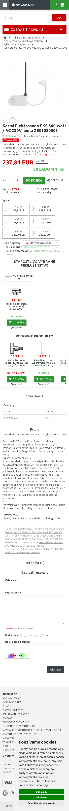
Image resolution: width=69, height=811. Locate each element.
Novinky (7, 772)
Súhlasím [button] (41, 791)
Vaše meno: (11, 580)
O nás (6, 706)
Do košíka (18, 322)
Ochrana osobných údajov (19, 726)
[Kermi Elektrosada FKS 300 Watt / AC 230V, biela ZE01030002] (34, 83)
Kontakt (7, 718)
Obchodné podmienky (15, 722)
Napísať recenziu (49, 136)
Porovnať (57, 180)
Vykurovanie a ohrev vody (26, 37)
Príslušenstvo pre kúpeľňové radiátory (23, 41)
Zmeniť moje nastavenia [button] (41, 803)
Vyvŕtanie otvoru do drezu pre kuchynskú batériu (32, 730)
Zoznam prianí (11, 768)
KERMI (15, 189)
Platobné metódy (13, 710)
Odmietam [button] (41, 797)
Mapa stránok (11, 738)
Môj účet (8, 760)
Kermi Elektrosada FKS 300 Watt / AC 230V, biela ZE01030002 (35, 47)
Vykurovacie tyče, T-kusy (16, 44)
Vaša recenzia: (13, 592)
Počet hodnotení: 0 (28, 136)
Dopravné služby (13, 702)
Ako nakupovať (12, 698)
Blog (6, 746)
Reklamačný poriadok (16, 714)
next (61, 363)
